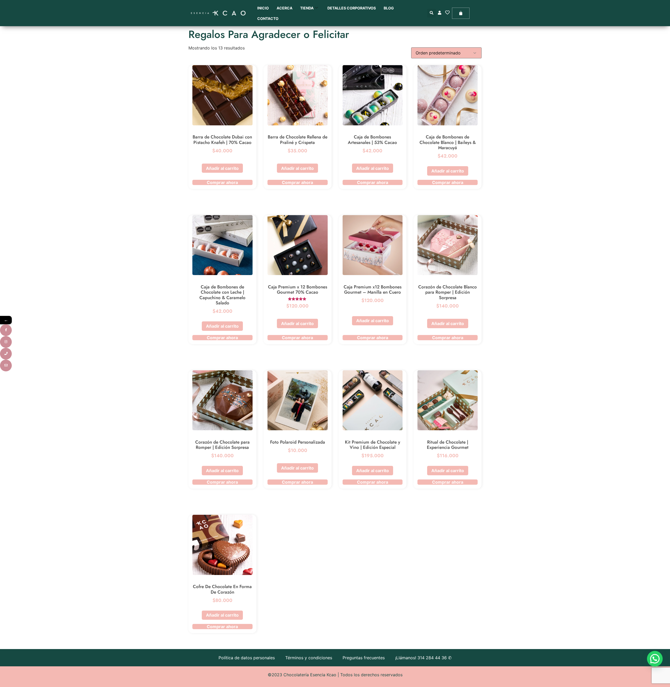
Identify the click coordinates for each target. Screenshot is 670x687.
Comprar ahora (222, 182)
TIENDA (307, 8)
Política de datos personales (247, 657)
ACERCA (284, 8)
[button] (431, 13)
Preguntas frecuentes (364, 657)
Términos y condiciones (308, 657)
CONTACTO (267, 18)
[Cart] (461, 13)
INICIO (263, 8)
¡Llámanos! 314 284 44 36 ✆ (423, 657)
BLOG (389, 8)
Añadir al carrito (222, 168)
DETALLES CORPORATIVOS (351, 8)
